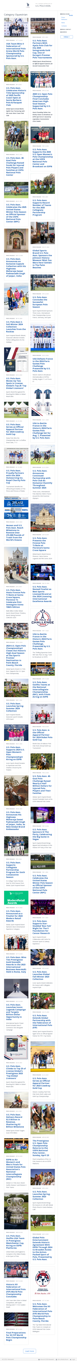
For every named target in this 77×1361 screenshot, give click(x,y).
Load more (29, 1351)
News (63, 23)
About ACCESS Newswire (47, 1359)
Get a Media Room (63, 1359)
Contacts (64, 26)
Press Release (10, 40)
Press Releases (64, 18)
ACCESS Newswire (8, 1359)
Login (73, 1359)
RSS (71, 15)
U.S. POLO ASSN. (43, 6)
